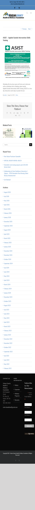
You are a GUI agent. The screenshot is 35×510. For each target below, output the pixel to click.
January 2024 (7, 293)
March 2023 (7, 326)
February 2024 (7, 288)
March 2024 (7, 284)
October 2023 (7, 301)
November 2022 (8, 343)
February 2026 (7, 213)
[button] (4, 133)
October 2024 (7, 259)
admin (5, 95)
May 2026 (6, 200)
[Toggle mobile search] (27, 13)
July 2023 (6, 310)
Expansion (17, 389)
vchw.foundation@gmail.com (17, 4)
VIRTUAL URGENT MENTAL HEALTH (13, 160)
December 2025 (8, 221)
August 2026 (7, 192)
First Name (27, 407)
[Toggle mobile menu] (31, 13)
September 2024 (8, 263)
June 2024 (6, 272)
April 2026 (6, 205)
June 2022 (6, 360)
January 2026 (7, 217)
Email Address (27, 398)
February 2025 (7, 242)
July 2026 (6, 196)
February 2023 (7, 330)
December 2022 (8, 339)
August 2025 (7, 230)
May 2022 (6, 364)
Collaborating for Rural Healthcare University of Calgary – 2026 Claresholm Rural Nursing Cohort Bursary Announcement (16, 173)
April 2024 (6, 280)
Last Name (27, 415)
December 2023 (8, 297)
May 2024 (6, 276)
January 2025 (7, 247)
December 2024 (8, 251)
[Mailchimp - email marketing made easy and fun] (29, 434)
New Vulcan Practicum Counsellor (12, 156)
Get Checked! (7, 180)
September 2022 (8, 351)
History (16, 385)
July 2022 (6, 356)
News (17, 95)
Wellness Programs (17, 394)
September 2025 (8, 226)
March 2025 (7, 238)
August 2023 (7, 305)
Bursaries (17, 400)
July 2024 (6, 268)
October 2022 (7, 347)
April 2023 (6, 322)
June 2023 (6, 314)
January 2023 (7, 335)
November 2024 (8, 255)
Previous (24, 29)
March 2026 (7, 209)
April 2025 (6, 234)
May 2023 (6, 318)
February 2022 (7, 368)
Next (29, 29)
